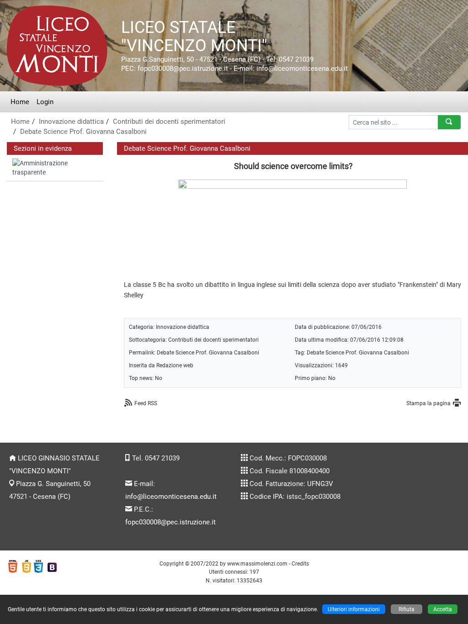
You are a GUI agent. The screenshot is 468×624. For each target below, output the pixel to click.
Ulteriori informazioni (354, 609)
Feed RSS (145, 403)
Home (20, 102)
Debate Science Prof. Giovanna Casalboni (83, 131)
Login (45, 102)
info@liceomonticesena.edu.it (171, 496)
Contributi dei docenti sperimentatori (169, 121)
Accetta (442, 609)
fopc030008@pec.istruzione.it (170, 522)
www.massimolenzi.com (257, 563)
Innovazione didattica (71, 121)
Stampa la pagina (428, 403)
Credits (300, 563)
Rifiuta (407, 609)
